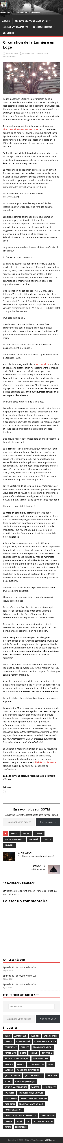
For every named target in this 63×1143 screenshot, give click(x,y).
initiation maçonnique (17, 1058)
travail (8, 1121)
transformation (13, 1110)
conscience (11, 1047)
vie (27, 1121)
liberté (38, 833)
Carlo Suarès (50, 1036)
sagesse (35, 1087)
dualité (25, 1047)
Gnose (26, 833)
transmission (47, 1115)
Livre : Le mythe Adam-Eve (15, 27)
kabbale (9, 1064)
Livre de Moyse (36, 1064)
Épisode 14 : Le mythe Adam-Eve (19, 984)
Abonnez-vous (48, 822)
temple (47, 839)
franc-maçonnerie (43, 1047)
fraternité (10, 1053)
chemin (8, 1041)
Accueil (6, 21)
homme (33, 1053)
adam (7, 1036)
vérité (8, 1127)
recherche (52, 1075)
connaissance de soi (45, 1041)
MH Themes (50, 1140)
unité (19, 1121)
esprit (14, 833)
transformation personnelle (20, 1115)
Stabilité (33, 839)
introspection (40, 1058)
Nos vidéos (8, 33)
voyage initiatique (43, 1121)
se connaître (42, 364)
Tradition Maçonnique (31, 1104)
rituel (8, 1081)
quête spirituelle (34, 1075)
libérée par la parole (45, 762)
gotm (23, 1053)
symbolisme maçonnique (34, 1098)
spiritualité (49, 1087)
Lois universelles (14, 839)
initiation (47, 1053)
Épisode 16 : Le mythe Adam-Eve (19, 967)
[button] (3, 16)
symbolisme (11, 1098)
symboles (9, 1093)
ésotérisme (21, 1127)
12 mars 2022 (12, 53)
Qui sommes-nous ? (42, 27)
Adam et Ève (20, 1036)
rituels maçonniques (16, 1087)
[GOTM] (31, 12)
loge (50, 1064)
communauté (23, 1041)
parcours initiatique (28, 1070)
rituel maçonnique (25, 1081)
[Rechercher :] (31, 1006)
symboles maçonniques (31, 1093)
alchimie (35, 1036)
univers (9, 845)
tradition (10, 1104)
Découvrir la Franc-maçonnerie (31, 21)
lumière (9, 1070)
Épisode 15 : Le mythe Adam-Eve (19, 975)
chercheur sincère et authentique (20, 129)
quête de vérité (12, 1075)
